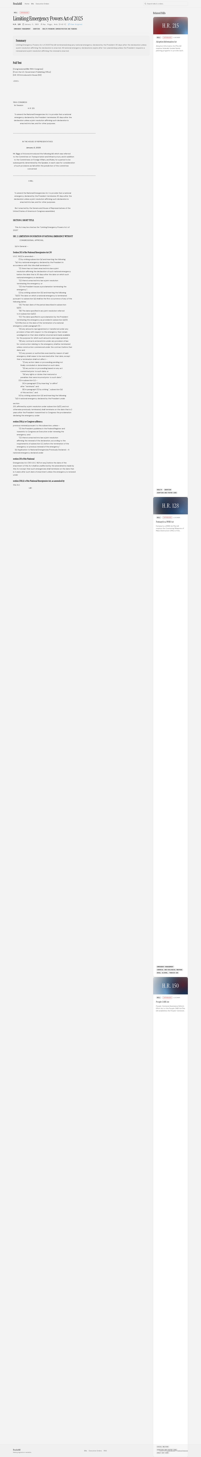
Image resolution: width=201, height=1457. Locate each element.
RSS (105, 1451)
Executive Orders (42, 4)
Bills (32, 4)
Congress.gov (170, 1451)
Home (27, 4)
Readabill (17, 3)
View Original (76, 24)
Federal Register (182, 1451)
